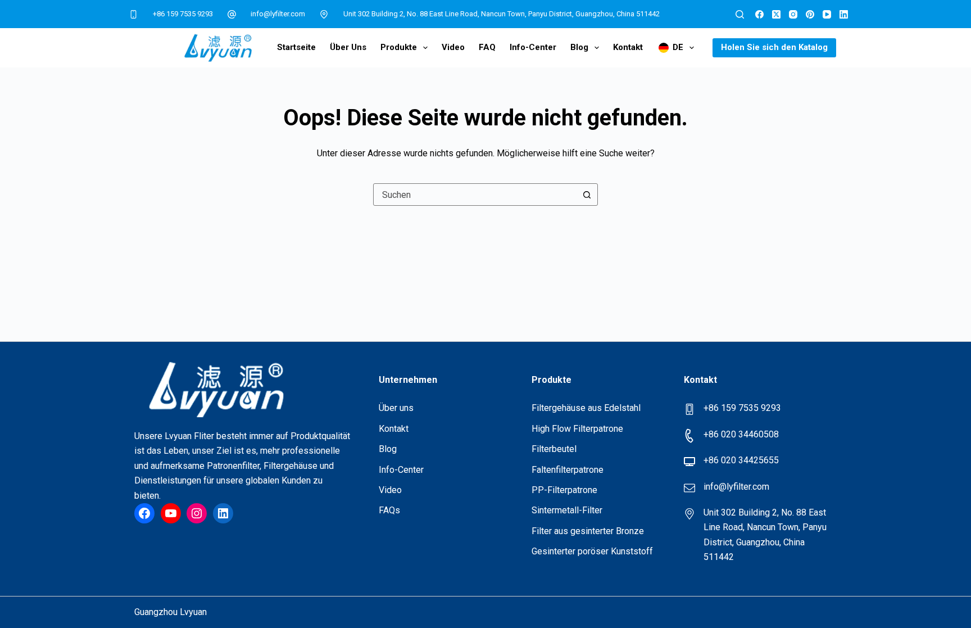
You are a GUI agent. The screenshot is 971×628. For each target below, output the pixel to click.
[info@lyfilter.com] (232, 14)
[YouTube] (827, 14)
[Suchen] (740, 14)
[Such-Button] (586, 194)
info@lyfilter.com (278, 14)
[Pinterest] (810, 14)
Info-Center (533, 47)
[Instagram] (793, 14)
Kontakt (628, 47)
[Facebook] (759, 14)
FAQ (487, 47)
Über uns (348, 47)
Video (453, 47)
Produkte (398, 47)
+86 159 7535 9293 (183, 14)
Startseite (296, 47)
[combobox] (475, 194)
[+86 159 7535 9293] (133, 14)
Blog (579, 47)
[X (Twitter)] (776, 14)
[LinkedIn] (844, 14)
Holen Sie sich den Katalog (774, 47)
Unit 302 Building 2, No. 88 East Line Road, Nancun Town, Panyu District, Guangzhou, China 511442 (501, 14)
